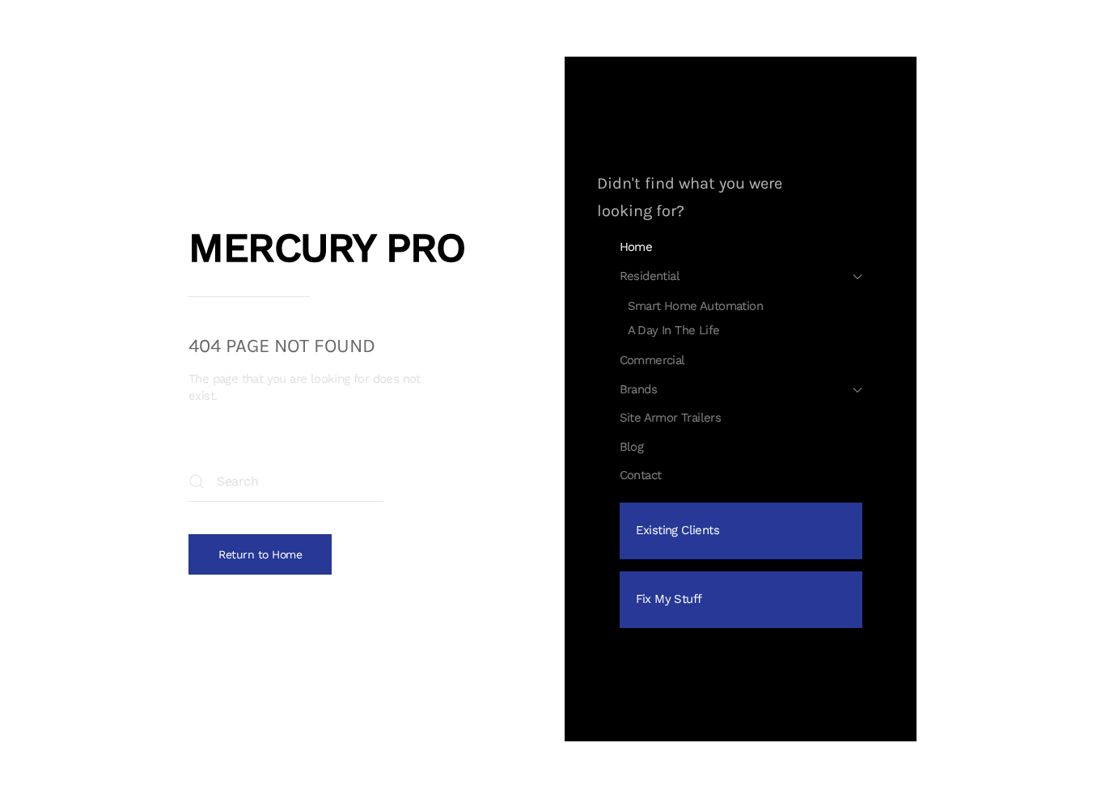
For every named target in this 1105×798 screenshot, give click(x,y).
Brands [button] (638, 389)
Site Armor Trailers (671, 417)
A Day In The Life (674, 330)
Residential (650, 276)
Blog (632, 446)
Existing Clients (677, 530)
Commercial (652, 360)
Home (636, 247)
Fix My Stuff (669, 599)
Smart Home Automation (695, 306)
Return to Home (260, 554)
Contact (641, 475)
